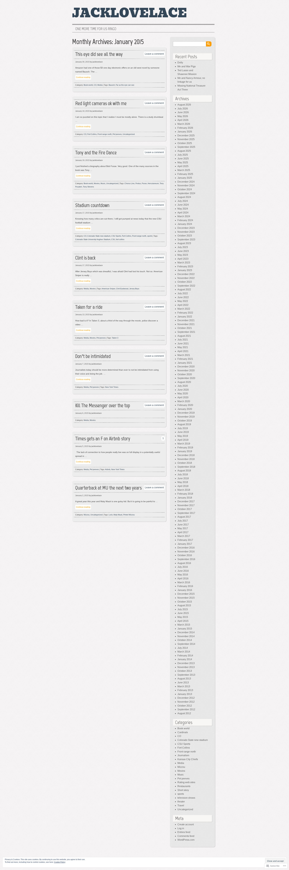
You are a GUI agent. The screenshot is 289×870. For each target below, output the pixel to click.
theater (181, 801)
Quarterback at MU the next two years (108, 488)
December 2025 (186, 135)
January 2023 (184, 270)
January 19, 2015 (82, 111)
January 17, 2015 (82, 213)
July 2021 (182, 339)
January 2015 (184, 628)
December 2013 (186, 663)
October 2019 (184, 420)
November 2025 (186, 139)
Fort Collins (92, 134)
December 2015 (186, 594)
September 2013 (186, 675)
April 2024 (182, 212)
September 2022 (186, 285)
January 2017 (184, 544)
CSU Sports (116, 236)
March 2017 (183, 536)
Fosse (144, 183)
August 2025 (184, 151)
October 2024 (184, 189)
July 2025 (182, 155)
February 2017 (185, 540)
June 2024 (183, 205)
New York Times (111, 387)
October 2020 (184, 374)
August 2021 (184, 336)
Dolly (180, 62)
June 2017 (183, 524)
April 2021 (182, 351)
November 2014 (186, 636)
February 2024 (185, 220)
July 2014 (182, 648)
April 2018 (182, 486)
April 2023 (182, 259)
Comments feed (185, 836)
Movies (97, 183)
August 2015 (184, 605)
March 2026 (183, 124)
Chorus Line (129, 183)
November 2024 (186, 185)
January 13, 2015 (82, 315)
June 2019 (183, 432)
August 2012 (184, 713)
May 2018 (182, 482)
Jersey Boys (134, 289)
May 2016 (182, 574)
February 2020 (185, 405)
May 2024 (182, 208)
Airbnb (107, 469)
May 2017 (182, 528)
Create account (185, 824)
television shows (186, 798)
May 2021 (182, 347)
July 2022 (182, 293)
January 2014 (184, 659)
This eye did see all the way (99, 54)
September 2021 (186, 332)
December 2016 (186, 547)
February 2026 (185, 128)
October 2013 (184, 671)
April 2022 (182, 305)
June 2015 (183, 613)
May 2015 (182, 617)
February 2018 (185, 493)
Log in (180, 828)
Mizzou (87, 515)
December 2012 (186, 698)
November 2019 (186, 416)
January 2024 (184, 224)
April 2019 (182, 440)
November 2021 (186, 324)
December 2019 (186, 413)
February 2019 (185, 447)
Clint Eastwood (122, 289)
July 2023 (182, 247)
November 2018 (186, 459)
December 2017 (186, 501)
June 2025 (183, 158)
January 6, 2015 (82, 413)
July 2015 (182, 609)
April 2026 (182, 120)
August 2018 (184, 470)
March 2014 (183, 651)
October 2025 (184, 143)
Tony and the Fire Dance (96, 152)
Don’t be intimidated (93, 356)
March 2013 (183, 686)
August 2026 (184, 104)
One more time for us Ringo (95, 29)
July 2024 (182, 201)
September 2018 (186, 467)
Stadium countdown (92, 205)
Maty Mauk (117, 515)
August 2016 (184, 563)
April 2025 (182, 166)
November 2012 (186, 702)
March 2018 (183, 490)
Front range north (105, 134)
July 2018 (182, 474)
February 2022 (185, 312)
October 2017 (184, 509)
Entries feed (183, 832)
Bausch (112, 85)
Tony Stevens (88, 187)
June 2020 (183, 389)
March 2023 (183, 262)
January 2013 (184, 694)
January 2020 (184, 409)
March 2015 (183, 624)
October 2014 (184, 640)
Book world (88, 85)
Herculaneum (153, 183)
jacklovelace (129, 13)
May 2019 (182, 436)
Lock (111, 515)
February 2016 (185, 586)
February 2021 (185, 359)
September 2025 (186, 147)
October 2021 (184, 328)
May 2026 (182, 116)
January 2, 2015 (82, 495)
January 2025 (184, 178)
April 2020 (182, 397)
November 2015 (186, 598)
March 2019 (183, 443)
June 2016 (183, 571)
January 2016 (184, 590)
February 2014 (185, 655)
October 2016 (184, 555)
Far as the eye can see (125, 85)
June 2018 (183, 478)
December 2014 (186, 632)
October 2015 (184, 601)
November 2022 (186, 278)
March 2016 (183, 582)
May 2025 (182, 162)
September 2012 (186, 709)
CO (95, 85)
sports (149, 236)
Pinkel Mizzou (129, 515)
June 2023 (183, 251)
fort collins (120, 239)
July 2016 (182, 567)
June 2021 (183, 343)
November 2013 (186, 667)
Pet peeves (117, 134)
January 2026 (184, 131)
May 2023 (182, 255)
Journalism (183, 755)
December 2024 (186, 181)
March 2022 (183, 309)
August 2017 (184, 517)
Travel (180, 805)
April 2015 (182, 621)
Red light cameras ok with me (101, 103)
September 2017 (186, 513)
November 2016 (186, 551)
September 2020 (186, 378)
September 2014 (186, 644)
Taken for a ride (89, 307)
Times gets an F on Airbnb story (102, 438)
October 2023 (184, 235)
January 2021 (184, 363)
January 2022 (184, 316)
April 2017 (182, 532)
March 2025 (183, 170)
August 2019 (184, 424)
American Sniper (108, 289)
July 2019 (182, 428)
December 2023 (186, 228)
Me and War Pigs (186, 66)
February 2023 (185, 266)
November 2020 (186, 370)
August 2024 (184, 197)
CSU (113, 239)
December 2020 (186, 366)
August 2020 (184, 382)
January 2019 (184, 451)
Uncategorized (129, 134)
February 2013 (185, 690)
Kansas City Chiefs (187, 759)
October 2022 (184, 282)
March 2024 (183, 216)
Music (103, 183)
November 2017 (186, 505)
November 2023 (186, 232)
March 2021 (183, 355)
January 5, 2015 (82, 446)
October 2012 (184, 705)
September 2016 (186, 559)
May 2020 (182, 393)
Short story (183, 790)
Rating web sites (186, 782)
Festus (138, 183)
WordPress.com (185, 840)
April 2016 (182, 578)
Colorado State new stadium (98, 236)
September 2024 (186, 193)
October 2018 (184, 463)
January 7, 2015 (82, 364)
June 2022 (183, 297)
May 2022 (182, 301)
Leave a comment (154, 54)
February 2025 (185, 174)
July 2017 (182, 520)
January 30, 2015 (82, 62)
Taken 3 (115, 338)
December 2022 (186, 274)
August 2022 (184, 289)
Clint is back (85, 258)
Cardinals (182, 732)
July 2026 (182, 108)
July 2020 (182, 386)
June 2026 (183, 112)
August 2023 (184, 243)
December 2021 (186, 320)
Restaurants (183, 786)
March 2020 (183, 401)
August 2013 (184, 678)
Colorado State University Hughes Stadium (92, 239)
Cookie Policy (59, 862)
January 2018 (184, 497)
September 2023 (186, 239)
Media (100, 85)
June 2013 (183, 682)
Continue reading (83, 77)
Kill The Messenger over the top (102, 405)
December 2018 (186, 455)
